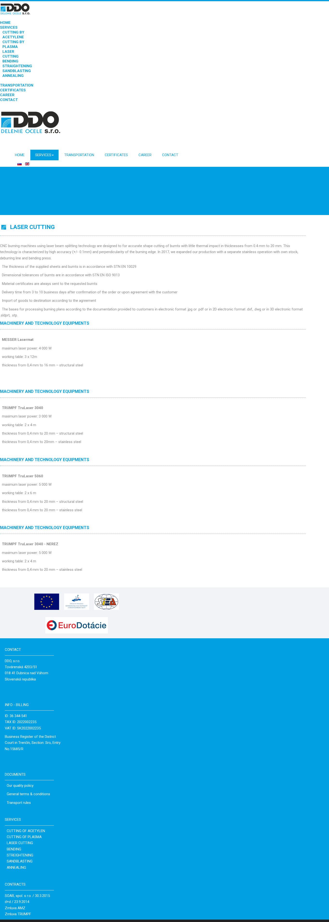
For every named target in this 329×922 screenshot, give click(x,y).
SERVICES (9, 27)
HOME (5, 22)
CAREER (7, 95)
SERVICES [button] (43, 155)
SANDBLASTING (16, 71)
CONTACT (9, 100)
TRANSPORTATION (16, 85)
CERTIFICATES (13, 90)
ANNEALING (13, 76)
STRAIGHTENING (17, 66)
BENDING (10, 61)
